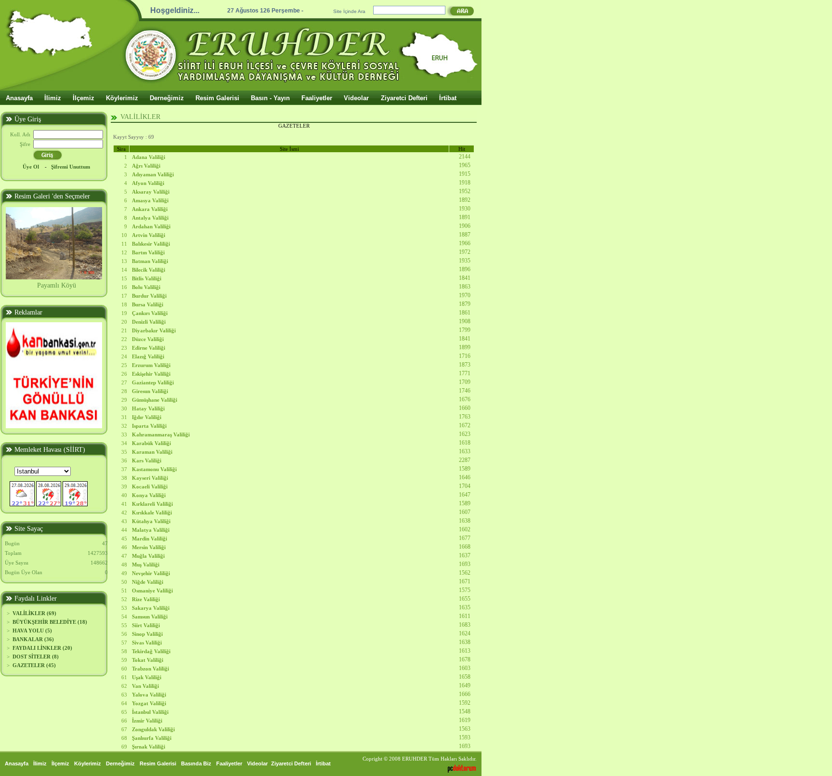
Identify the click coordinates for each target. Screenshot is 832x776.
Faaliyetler (316, 98)
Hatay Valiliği (148, 408)
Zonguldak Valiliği (153, 729)
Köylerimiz (122, 98)
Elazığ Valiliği (148, 356)
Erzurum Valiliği (151, 365)
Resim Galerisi (217, 98)
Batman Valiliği (150, 261)
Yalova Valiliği (149, 694)
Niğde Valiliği (147, 582)
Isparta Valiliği (149, 426)
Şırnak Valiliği (148, 747)
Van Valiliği (145, 686)
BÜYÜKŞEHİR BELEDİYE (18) (50, 622)
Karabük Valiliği (151, 443)
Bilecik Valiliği (148, 270)
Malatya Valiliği (150, 530)
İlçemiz (83, 98)
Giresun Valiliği (150, 391)
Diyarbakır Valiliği (154, 330)
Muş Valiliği (145, 564)
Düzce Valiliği (148, 339)
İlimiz (52, 98)
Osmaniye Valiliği (152, 590)
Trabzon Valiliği (150, 668)
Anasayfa (19, 98)
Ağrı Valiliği (146, 166)
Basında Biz (196, 763)
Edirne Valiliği (148, 348)
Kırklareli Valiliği (152, 504)
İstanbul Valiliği (150, 712)
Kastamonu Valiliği (154, 469)
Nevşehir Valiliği (151, 573)
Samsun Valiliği (150, 616)
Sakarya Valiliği (150, 608)
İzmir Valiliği (147, 720)
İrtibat (447, 98)
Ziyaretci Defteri (404, 98)
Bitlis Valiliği (146, 278)
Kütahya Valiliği (151, 521)
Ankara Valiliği (150, 209)
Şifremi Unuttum (70, 167)
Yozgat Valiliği (149, 703)
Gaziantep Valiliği (153, 382)
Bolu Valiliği (146, 287)
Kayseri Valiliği (150, 478)
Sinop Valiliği (147, 634)
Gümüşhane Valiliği (154, 400)
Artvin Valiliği (148, 235)
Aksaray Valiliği (150, 192)
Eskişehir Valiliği (151, 374)
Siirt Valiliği (146, 625)
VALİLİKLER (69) (34, 613)
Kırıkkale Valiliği (152, 512)
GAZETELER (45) (34, 665)
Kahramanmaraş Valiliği (161, 434)
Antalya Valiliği (150, 218)
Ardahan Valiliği (151, 226)
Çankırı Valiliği (150, 313)
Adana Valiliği (148, 157)
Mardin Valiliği (149, 538)
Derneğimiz (167, 98)
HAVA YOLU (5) (32, 630)
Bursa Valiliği (147, 304)
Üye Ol (31, 167)
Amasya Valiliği (150, 200)
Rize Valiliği (146, 599)
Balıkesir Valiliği (151, 244)
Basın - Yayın (270, 98)
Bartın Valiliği (148, 252)
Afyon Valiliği (148, 183)
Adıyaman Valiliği (153, 174)
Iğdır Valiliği (146, 417)
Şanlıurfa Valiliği (151, 738)
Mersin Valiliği (149, 547)
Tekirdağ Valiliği (151, 651)
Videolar (356, 98)
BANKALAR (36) (33, 639)
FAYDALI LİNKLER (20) (42, 648)
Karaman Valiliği (152, 452)
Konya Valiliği (149, 495)
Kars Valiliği (146, 460)
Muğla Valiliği (148, 556)
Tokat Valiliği (147, 660)
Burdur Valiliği (149, 296)
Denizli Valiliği (149, 322)
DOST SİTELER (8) (36, 656)
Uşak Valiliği (146, 677)
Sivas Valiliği (147, 642)
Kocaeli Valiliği (150, 486)
